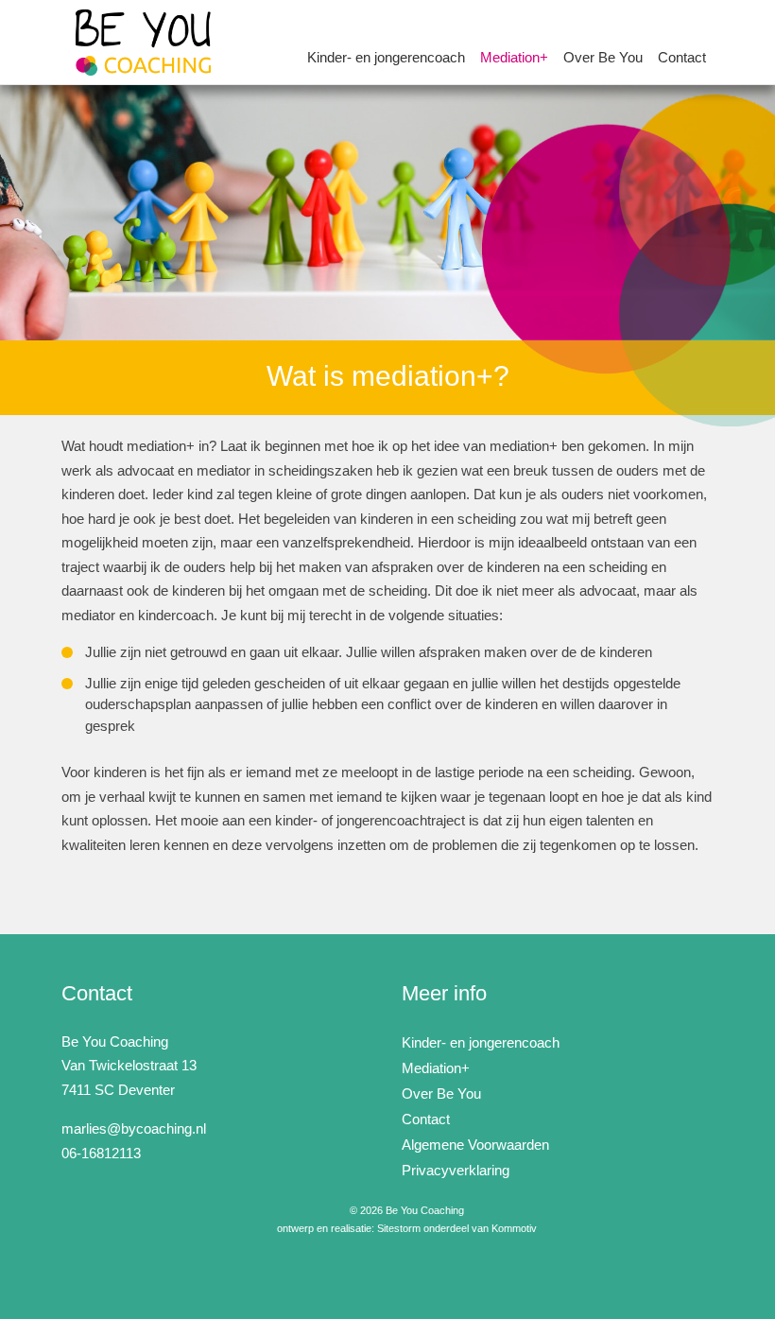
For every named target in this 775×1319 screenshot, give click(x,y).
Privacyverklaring (455, 1170)
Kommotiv (514, 1228)
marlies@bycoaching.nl (133, 1128)
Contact (682, 57)
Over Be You (603, 57)
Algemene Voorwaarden (475, 1145)
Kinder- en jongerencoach (386, 57)
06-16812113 (101, 1153)
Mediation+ (514, 57)
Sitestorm (399, 1228)
